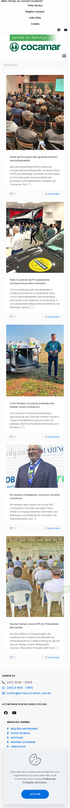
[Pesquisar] (64, 65)
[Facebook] (59, 30)
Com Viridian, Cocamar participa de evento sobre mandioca (32, 405)
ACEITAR (35, 794)
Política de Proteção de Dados (39, 780)
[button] (64, 56)
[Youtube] (66, 30)
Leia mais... (54, 194)
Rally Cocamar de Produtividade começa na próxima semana (29, 281)
